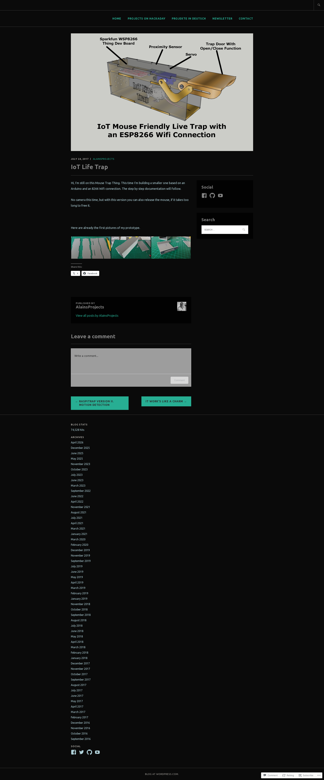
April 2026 (77, 442)
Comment (179, 380)
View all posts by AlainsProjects (97, 315)
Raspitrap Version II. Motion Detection (96, 403)
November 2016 (80, 728)
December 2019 (80, 550)
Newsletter (222, 18)
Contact (246, 18)
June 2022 (77, 496)
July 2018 (77, 625)
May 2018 (77, 636)
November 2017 (80, 668)
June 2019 (77, 571)
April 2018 (77, 641)
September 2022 (81, 490)
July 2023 (77, 474)
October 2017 (79, 674)
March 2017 (78, 711)
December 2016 (80, 722)
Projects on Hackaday (146, 18)
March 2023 (78, 485)
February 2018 (79, 652)
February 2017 (79, 717)
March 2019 (78, 587)
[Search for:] (319, 5)
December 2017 (80, 663)
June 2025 (77, 453)
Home (116, 18)
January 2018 (79, 657)
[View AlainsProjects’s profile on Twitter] (82, 752)
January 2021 (79, 533)
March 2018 (78, 647)
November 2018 (80, 604)
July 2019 (77, 566)
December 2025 (80, 447)
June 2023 (77, 480)
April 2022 (77, 501)
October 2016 (79, 733)
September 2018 (81, 614)
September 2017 (81, 679)
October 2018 (79, 609)
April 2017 (77, 706)
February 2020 (79, 544)
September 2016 (81, 738)
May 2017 (77, 701)
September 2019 (81, 560)
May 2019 (77, 577)
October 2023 (79, 469)
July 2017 (77, 690)
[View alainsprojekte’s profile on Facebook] (204, 195)
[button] (91, 247)
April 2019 (77, 582)
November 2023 (80, 464)
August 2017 (78, 684)
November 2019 (80, 555)
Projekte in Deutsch (189, 18)
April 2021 (77, 523)
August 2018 (78, 620)
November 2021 (80, 506)
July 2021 (77, 517)
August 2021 (78, 512)
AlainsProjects (103, 159)
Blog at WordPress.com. (162, 774)
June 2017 (77, 695)
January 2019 (79, 598)
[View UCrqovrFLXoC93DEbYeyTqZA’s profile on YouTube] (221, 195)
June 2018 (77, 631)
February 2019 (79, 593)
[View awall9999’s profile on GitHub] (213, 195)
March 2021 (78, 528)
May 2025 (77, 458)
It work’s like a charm (164, 401)
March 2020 (78, 539)
